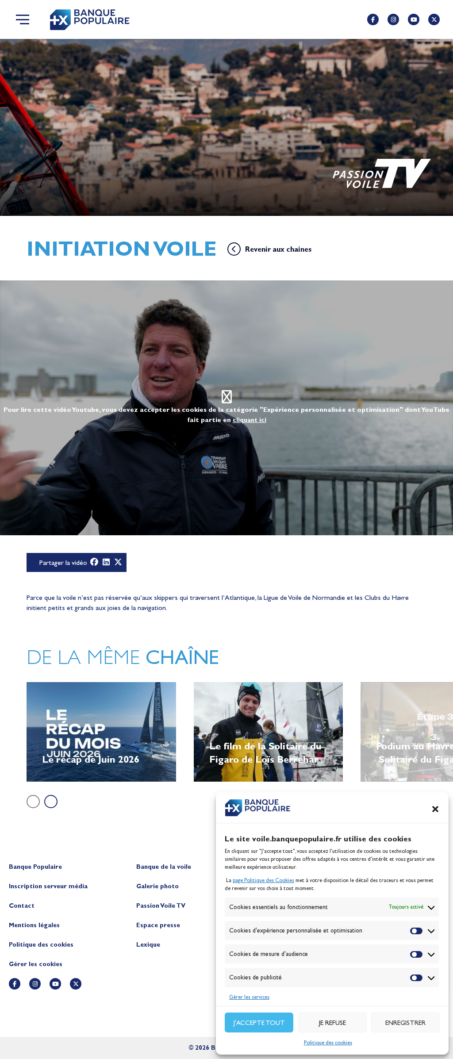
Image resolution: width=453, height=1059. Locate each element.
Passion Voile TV (160, 905)
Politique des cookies (328, 1043)
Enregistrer (405, 1023)
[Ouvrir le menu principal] (22, 19)
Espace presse (158, 925)
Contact (22, 905)
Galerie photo (157, 886)
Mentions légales (34, 925)
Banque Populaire (35, 867)
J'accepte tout (259, 1023)
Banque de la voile (163, 867)
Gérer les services (249, 997)
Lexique (148, 944)
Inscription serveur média (48, 886)
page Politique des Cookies (263, 880)
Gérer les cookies (35, 964)
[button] (435, 809)
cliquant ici (249, 420)
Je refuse (332, 1023)
